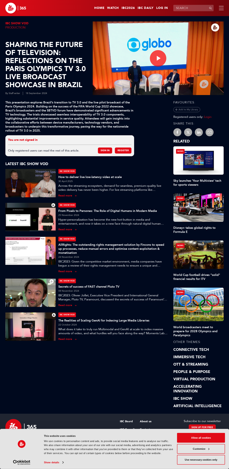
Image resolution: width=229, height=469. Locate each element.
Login (208, 117)
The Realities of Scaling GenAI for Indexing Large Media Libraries (103, 320)
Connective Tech (191, 349)
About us (145, 421)
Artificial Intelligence (197, 405)
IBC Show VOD (16, 23)
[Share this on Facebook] (177, 132)
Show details (51, 462)
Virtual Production (194, 379)
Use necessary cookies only (201, 459)
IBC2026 (128, 8)
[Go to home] (15, 8)
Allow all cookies (201, 437)
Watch (113, 8)
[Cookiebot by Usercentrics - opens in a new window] (21, 462)
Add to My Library (188, 109)
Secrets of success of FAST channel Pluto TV (88, 287)
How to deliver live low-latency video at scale (90, 177)
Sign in (105, 150)
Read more (65, 195)
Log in (162, 8)
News (180, 151)
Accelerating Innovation (187, 389)
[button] (221, 8)
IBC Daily (146, 8)
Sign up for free (202, 427)
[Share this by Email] (210, 132)
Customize (199, 448)
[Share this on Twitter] (188, 132)
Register (123, 150)
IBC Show (182, 398)
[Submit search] (210, 8)
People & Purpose (191, 371)
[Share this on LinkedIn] (199, 132)
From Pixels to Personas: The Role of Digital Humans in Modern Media (107, 211)
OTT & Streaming (190, 364)
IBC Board (126, 421)
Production (15, 27)
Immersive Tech (189, 357)
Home (99, 8)
